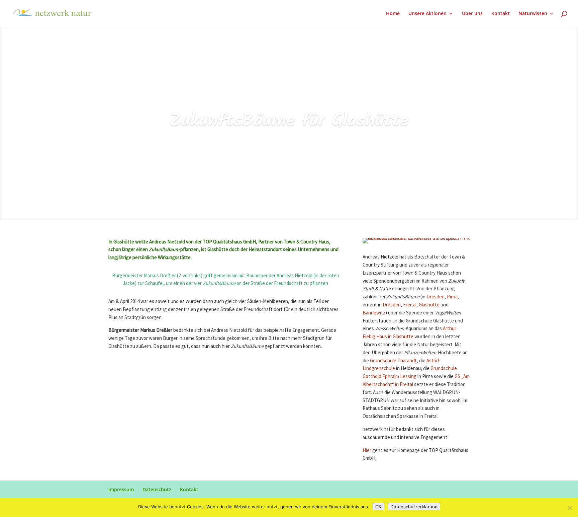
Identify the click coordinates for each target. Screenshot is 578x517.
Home (393, 13)
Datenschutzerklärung (414, 506)
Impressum (121, 489)
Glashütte (429, 305)
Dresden (435, 297)
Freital (409, 305)
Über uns (472, 13)
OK (378, 506)
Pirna (452, 297)
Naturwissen (532, 13)
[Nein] (569, 507)
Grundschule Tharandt (393, 361)
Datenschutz (156, 489)
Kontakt (500, 13)
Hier (367, 450)
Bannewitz (374, 313)
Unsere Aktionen (427, 13)
